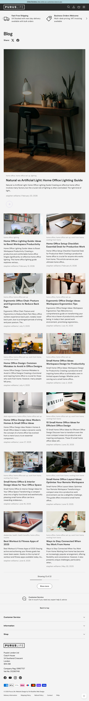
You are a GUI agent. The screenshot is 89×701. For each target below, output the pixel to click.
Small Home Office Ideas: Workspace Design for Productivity (65, 362)
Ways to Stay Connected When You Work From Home (63, 543)
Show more (44, 586)
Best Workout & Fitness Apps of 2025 (21, 543)
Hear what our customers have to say (44, 2)
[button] (78, 7)
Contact (50, 695)
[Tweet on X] (12, 40)
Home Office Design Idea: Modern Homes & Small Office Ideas (22, 422)
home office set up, (23, 176)
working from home (53, 240)
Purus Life (12, 691)
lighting (34, 176)
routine (6, 538)
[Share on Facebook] (17, 40)
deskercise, (8, 535)
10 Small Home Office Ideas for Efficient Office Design (63, 424)
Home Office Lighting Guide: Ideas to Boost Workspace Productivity (22, 243)
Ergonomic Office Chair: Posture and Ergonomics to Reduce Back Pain (21, 303)
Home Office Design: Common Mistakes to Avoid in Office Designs (23, 365)
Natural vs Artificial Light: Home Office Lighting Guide (44, 180)
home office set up (21, 297)
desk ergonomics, (10, 416)
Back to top (44, 608)
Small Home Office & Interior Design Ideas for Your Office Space (23, 483)
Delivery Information (10, 695)
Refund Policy (39, 695)
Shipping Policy (26, 695)
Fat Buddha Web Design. (36, 691)
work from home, (77, 237)
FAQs (58, 695)
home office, (11, 176)
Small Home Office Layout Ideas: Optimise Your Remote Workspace (65, 481)
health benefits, (24, 535)
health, (15, 535)
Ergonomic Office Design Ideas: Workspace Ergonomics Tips (63, 302)
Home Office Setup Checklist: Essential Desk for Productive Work (65, 245)
